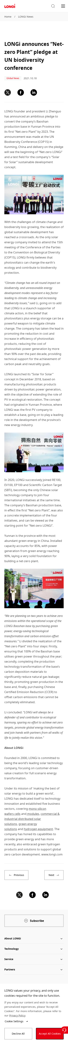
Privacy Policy (17, 1015)
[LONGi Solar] (9, 6)
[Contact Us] (64, 1030)
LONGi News (25, 16)
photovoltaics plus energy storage (27, 318)
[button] (53, 6)
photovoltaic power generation (39, 389)
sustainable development (35, 162)
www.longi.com (52, 854)
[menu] (63, 6)
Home (7, 16)
